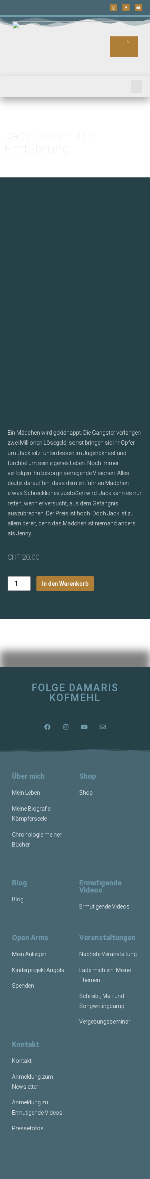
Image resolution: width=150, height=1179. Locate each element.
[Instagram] (113, 7)
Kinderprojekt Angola (38, 970)
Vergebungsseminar (104, 1021)
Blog (19, 883)
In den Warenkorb (65, 584)
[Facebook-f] (126, 7)
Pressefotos (28, 1128)
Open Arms (30, 937)
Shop (87, 776)
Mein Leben (26, 792)
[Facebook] (48, 727)
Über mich (28, 776)
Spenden (23, 985)
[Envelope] (103, 727)
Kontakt (25, 1044)
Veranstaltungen (107, 937)
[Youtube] (138, 7)
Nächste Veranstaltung (108, 954)
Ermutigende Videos (100, 886)
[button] (136, 86)
